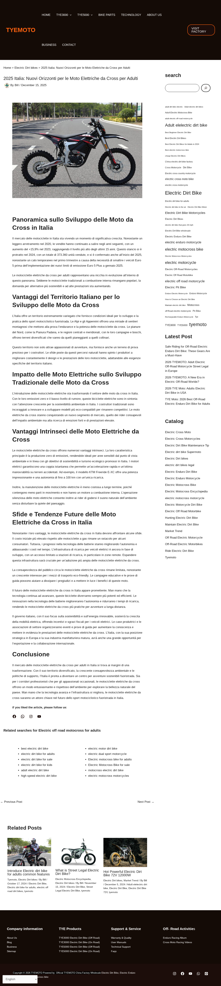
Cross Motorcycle (173, 167)
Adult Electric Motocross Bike (178, 112)
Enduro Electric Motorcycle (176, 293)
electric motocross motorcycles (108, 775)
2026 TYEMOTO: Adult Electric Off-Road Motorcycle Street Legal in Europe (186, 366)
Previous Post (11, 801)
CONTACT (69, 45)
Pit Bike (197, 311)
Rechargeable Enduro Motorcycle (179, 317)
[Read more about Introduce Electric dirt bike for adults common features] (29, 852)
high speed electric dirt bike (39, 775)
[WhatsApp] (23, 716)
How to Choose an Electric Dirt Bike (180, 299)
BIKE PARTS (106, 15)
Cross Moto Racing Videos (177, 942)
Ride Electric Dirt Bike (179, 551)
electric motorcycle (180, 262)
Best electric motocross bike (177, 150)
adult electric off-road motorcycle (179, 118)
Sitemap (11, 951)
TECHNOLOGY (131, 15)
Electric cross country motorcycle (180, 173)
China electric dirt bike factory (179, 162)
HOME (46, 15)
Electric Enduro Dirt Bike (178, 236)
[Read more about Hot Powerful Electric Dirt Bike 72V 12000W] (125, 852)
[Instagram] (31, 716)
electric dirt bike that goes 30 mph (179, 225)
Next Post (146, 801)
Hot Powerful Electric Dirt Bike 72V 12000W (122, 873)
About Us (12, 937)
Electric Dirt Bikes (174, 219)
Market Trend (131, 880)
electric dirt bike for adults (38, 754)
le (125, 754)
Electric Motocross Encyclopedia (73, 879)
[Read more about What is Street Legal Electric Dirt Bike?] (77, 851)
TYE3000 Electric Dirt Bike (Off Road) (79, 937)
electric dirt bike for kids (36, 765)
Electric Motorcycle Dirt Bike (183, 504)
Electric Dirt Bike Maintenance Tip (187, 445)
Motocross (193, 305)
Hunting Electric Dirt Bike (181, 517)
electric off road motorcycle (185, 281)
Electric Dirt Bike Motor (197, 207)
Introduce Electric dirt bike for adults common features (28, 872)
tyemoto (28, 891)
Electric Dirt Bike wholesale (178, 231)
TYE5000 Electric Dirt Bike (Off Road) (79, 946)
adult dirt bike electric (174, 107)
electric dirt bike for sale (36, 759)
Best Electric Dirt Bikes (175, 138)
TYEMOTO (20, 30)
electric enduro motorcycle (183, 242)
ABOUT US (154, 15)
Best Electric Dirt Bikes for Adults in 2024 (182, 144)
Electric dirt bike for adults (21, 887)
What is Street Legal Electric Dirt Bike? (77, 872)
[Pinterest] (206, 973)
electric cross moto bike (179, 179)
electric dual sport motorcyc (106, 754)
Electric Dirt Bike (37, 883)
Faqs (114, 951)
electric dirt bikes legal (179, 465)
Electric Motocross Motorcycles (178, 256)
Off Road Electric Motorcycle (184, 537)
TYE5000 (83, 15)
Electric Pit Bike (175, 287)
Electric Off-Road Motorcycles (181, 269)
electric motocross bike (184, 249)
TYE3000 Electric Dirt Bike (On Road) (79, 942)
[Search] (205, 88)
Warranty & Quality (121, 937)
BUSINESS (49, 45)
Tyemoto (12, 879)
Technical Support (121, 946)
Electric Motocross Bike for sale (109, 765)
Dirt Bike (187, 167)
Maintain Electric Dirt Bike (182, 524)
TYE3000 (62, 15)
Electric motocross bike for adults (110, 759)
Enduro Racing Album (175, 937)
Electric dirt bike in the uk (175, 207)
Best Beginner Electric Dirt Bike (178, 132)
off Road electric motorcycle (178, 311)
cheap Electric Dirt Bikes (175, 156)
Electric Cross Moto (178, 432)
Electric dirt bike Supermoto (183, 452)
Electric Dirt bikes (27, 879)
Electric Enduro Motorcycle (182, 478)
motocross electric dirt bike (105, 770)
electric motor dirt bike (102, 748)
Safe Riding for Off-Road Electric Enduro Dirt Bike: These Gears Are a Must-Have (187, 351)
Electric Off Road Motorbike (179, 275)
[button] (69, 15)
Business (12, 946)
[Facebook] (14, 716)
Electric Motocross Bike (180, 485)
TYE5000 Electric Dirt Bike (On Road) (79, 951)
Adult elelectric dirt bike (186, 125)
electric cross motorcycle (176, 185)
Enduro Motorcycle (198, 293)
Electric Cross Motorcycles (182, 438)
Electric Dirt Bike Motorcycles (185, 213)
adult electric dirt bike (35, 770)
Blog (9, 942)
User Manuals (118, 942)
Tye (196, 317)
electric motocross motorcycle (184, 498)
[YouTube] (39, 716)
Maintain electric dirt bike (175, 305)
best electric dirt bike (34, 748)
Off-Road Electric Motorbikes (184, 544)
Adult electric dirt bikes (193, 107)
